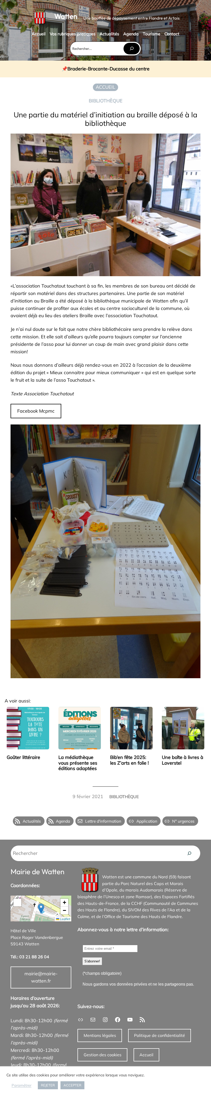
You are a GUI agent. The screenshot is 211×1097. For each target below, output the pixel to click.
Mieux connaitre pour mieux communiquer (95, 372)
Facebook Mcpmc (36, 411)
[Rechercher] (131, 48)
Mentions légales (100, 1035)
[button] (41, 908)
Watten (65, 16)
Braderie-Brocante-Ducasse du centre (108, 69)
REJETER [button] (48, 1085)
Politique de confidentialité (159, 1035)
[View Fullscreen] (17, 902)
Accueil (146, 1054)
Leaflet (64, 919)
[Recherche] (189, 853)
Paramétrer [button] (21, 1085)
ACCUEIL (105, 87)
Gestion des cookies (102, 1054)
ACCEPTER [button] (72, 1085)
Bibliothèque (105, 101)
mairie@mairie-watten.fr (41, 977)
